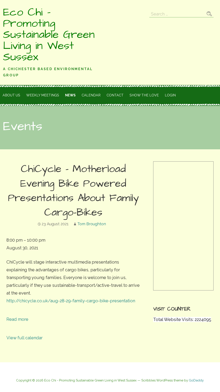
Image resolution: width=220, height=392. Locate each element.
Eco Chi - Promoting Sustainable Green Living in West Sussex (49, 35)
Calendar (91, 95)
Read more (17, 319)
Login (170, 95)
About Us (11, 95)
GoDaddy (196, 380)
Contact (115, 95)
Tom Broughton (91, 224)
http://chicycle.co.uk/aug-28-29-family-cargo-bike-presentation (70, 300)
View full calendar (24, 337)
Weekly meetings (42, 95)
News (70, 95)
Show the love (144, 95)
